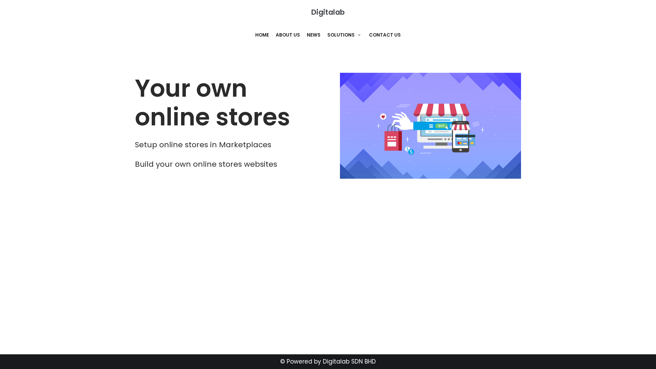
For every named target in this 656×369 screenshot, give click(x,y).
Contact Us (385, 35)
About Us (288, 35)
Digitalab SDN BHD (349, 361)
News (313, 35)
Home (262, 35)
